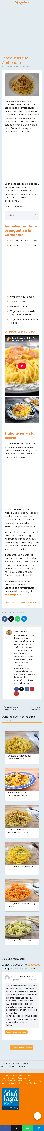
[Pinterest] (32, 689)
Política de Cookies (29, 1083)
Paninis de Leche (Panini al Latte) (11, 708)
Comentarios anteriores (22, 1047)
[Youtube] (16, 693)
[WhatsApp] (17, 619)
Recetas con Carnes (29, 602)
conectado (33, 964)
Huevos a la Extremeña (35, 708)
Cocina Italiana (12, 602)
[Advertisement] (22, 30)
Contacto (12, 1078)
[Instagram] (27, 689)
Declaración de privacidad (21, 1080)
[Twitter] (21, 689)
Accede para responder (16, 1032)
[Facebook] (5, 619)
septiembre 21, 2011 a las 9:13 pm (23, 980)
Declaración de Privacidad (13, 1075)
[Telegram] (24, 619)
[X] (11, 619)
